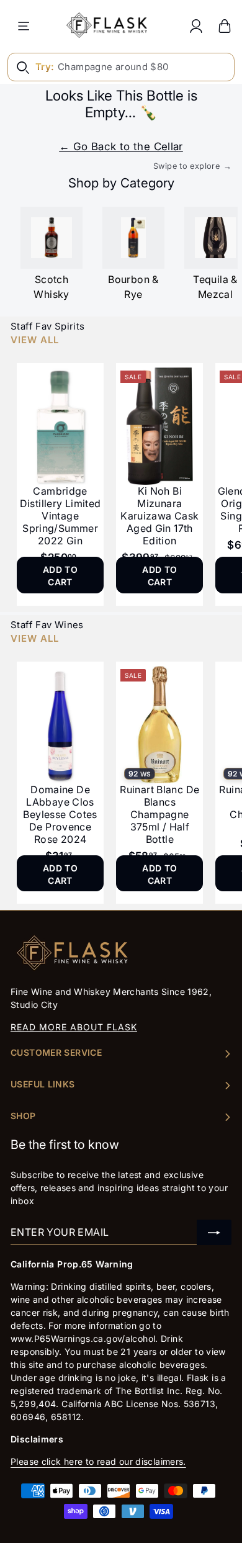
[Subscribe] (214, 1232)
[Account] (196, 26)
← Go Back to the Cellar (121, 146)
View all (35, 340)
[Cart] (225, 26)
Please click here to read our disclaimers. (98, 1461)
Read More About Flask (74, 1027)
